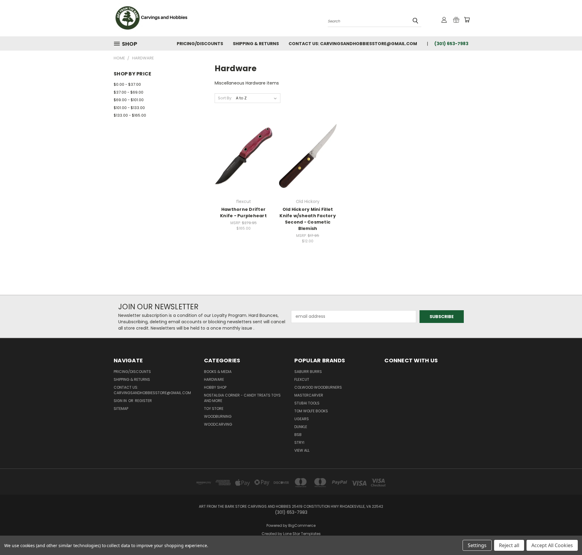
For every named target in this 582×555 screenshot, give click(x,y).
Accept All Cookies (552, 545)
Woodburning (218, 416)
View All (301, 450)
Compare (241, 155)
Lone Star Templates (302, 533)
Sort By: (225, 98)
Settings (477, 545)
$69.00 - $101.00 (129, 100)
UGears (301, 418)
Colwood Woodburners (318, 387)
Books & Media (218, 371)
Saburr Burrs (308, 371)
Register (143, 400)
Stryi (299, 442)
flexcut (301, 379)
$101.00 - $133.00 (129, 108)
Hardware (214, 379)
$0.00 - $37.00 (127, 84)
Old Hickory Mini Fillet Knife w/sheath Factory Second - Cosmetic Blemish (307, 218)
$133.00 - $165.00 (130, 115)
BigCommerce (302, 525)
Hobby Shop (215, 387)
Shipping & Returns (256, 44)
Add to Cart (243, 166)
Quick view (243, 143)
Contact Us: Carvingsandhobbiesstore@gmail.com (353, 44)
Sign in (121, 400)
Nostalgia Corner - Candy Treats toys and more (242, 398)
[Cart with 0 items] (467, 20)
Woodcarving (218, 424)
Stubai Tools (306, 403)
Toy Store (213, 408)
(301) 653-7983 (451, 44)
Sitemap (121, 408)
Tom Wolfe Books (311, 411)
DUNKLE (300, 426)
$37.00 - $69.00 (128, 92)
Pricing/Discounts (200, 44)
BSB (298, 434)
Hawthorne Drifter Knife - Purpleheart (243, 212)
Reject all (509, 545)
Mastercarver (308, 395)
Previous (566, 536)
